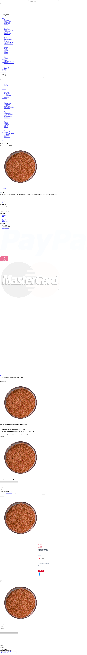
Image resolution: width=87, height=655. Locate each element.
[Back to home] (3, 7)
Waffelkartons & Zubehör (8, 44)
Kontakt (3, 201)
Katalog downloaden (5, 219)
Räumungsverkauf (5, 62)
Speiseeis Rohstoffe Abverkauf (9, 63)
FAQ (3, 220)
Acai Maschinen (7, 31)
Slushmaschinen (7, 34)
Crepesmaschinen (7, 38)
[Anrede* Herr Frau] (2, 624)
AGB (3, 216)
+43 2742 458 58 (3, 72)
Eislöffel (5, 115)
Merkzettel (6, 85)
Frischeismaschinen (7, 33)
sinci (6, 145)
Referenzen (4, 69)
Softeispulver (6, 20)
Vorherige (4, 188)
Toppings (5, 96)
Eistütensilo (6, 57)
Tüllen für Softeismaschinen (8, 42)
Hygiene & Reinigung (7, 43)
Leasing (3, 15)
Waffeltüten (6, 24)
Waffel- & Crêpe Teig (7, 25)
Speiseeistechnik (7, 28)
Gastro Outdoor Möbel (8, 135)
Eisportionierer (6, 55)
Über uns (3, 200)
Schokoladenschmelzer (8, 39)
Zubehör (3, 40)
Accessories (6, 58)
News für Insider (3, 375)
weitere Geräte (6, 68)
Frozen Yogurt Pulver (7, 21)
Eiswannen (6, 53)
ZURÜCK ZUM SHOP (8, 651)
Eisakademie (4, 59)
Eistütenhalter (6, 125)
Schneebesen (6, 54)
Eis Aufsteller (6, 41)
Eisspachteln (6, 56)
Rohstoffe (4, 18)
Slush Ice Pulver (7, 23)
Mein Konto (6, 9)
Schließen (2, 436)
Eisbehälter (6, 52)
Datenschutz (4, 218)
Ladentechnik (4, 27)
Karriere (3, 202)
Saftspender (6, 105)
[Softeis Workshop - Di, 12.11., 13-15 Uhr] (6, 491)
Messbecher (6, 50)
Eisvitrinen (6, 32)
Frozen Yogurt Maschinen (8, 30)
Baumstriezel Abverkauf (8, 67)
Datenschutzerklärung (9, 493)
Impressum (4, 215)
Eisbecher (6, 46)
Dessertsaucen (6, 26)
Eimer (5, 51)
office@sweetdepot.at (5, 228)
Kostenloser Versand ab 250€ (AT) (7, 13)
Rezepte (5, 60)
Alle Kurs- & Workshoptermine (9, 61)
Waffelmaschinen (7, 37)
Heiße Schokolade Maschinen (9, 36)
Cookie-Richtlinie (5, 221)
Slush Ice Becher (7, 48)
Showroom (4, 70)
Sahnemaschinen (7, 106)
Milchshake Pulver (7, 22)
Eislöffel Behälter (7, 47)
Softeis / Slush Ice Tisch (8, 45)
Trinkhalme (6, 49)
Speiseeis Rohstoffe (7, 19)
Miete (7, 15)
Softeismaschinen (7, 29)
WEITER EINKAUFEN (4, 652)
